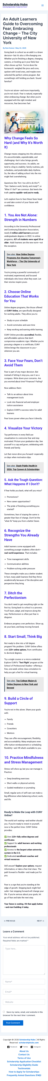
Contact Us (24, 1054)
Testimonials (24, 1068)
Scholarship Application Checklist (24, 1061)
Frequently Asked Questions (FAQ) (24, 1075)
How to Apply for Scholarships (24, 1071)
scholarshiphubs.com (29, 1043)
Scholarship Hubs (15, 4)
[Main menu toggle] (42, 5)
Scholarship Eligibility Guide (24, 1065)
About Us (24, 1051)
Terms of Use (24, 1058)
